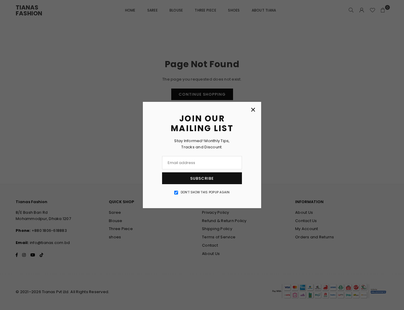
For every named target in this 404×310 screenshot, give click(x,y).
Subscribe (202, 178)
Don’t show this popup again (205, 192)
